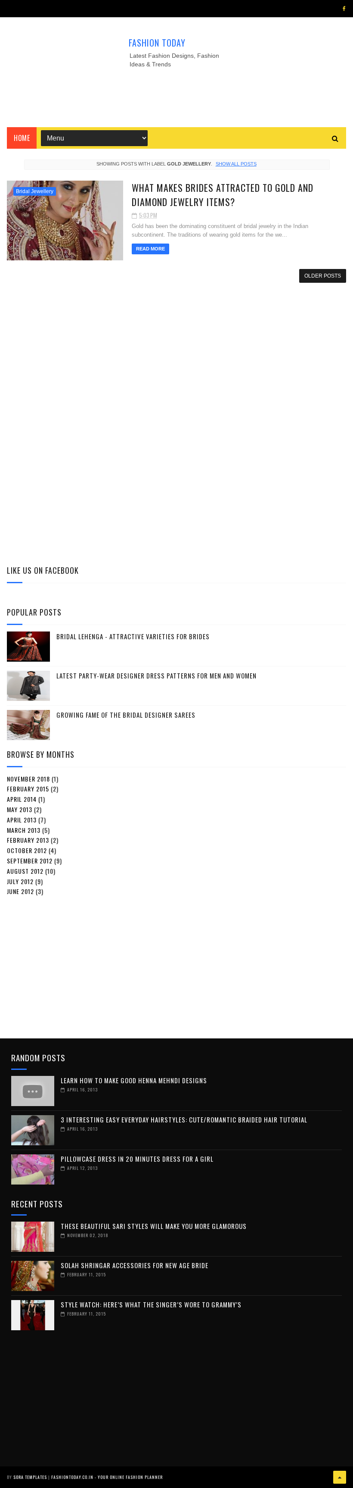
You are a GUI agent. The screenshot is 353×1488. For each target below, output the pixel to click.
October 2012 (27, 850)
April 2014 (22, 798)
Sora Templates (30, 1477)
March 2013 (23, 830)
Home (22, 138)
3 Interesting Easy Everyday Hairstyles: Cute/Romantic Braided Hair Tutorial (184, 1119)
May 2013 (19, 809)
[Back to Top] (339, 1477)
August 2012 (25, 870)
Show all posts (236, 163)
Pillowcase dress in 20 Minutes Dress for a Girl (137, 1158)
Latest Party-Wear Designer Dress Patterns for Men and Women (156, 675)
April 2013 (22, 819)
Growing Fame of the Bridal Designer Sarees (125, 714)
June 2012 (20, 891)
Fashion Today (157, 42)
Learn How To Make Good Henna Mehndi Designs (134, 1080)
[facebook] (344, 8)
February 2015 (28, 788)
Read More (150, 248)
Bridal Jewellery (34, 191)
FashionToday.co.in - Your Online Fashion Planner (107, 1477)
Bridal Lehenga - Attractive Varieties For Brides (133, 636)
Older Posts (322, 276)
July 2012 (20, 881)
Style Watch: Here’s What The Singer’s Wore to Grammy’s (151, 1304)
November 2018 (28, 778)
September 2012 (30, 860)
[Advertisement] (176, 94)
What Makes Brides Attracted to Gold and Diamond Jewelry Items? (222, 195)
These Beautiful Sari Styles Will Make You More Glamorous (154, 1226)
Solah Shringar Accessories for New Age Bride (134, 1265)
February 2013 (28, 839)
